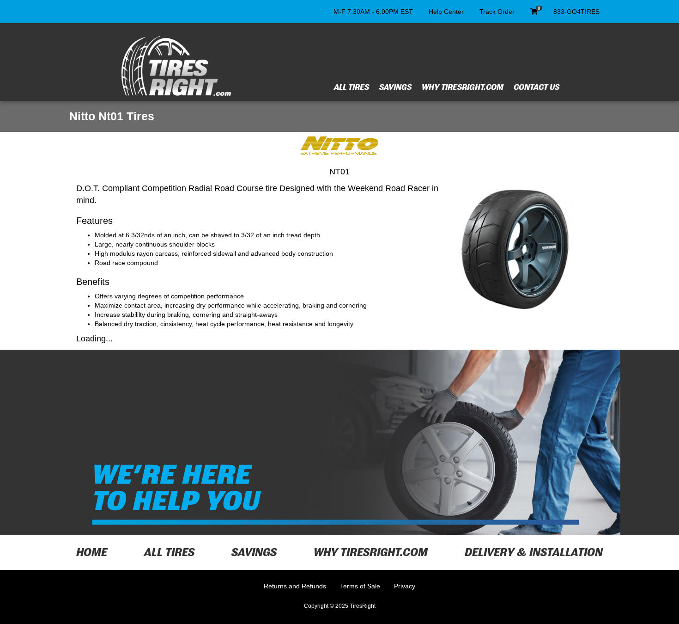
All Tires (351, 87)
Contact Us (536, 87)
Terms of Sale (360, 586)
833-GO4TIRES (576, 11)
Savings (395, 87)
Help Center (446, 11)
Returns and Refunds (295, 586)
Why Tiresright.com (371, 551)
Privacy (404, 586)
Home (91, 551)
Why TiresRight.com (462, 87)
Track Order (497, 11)
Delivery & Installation (534, 551)
